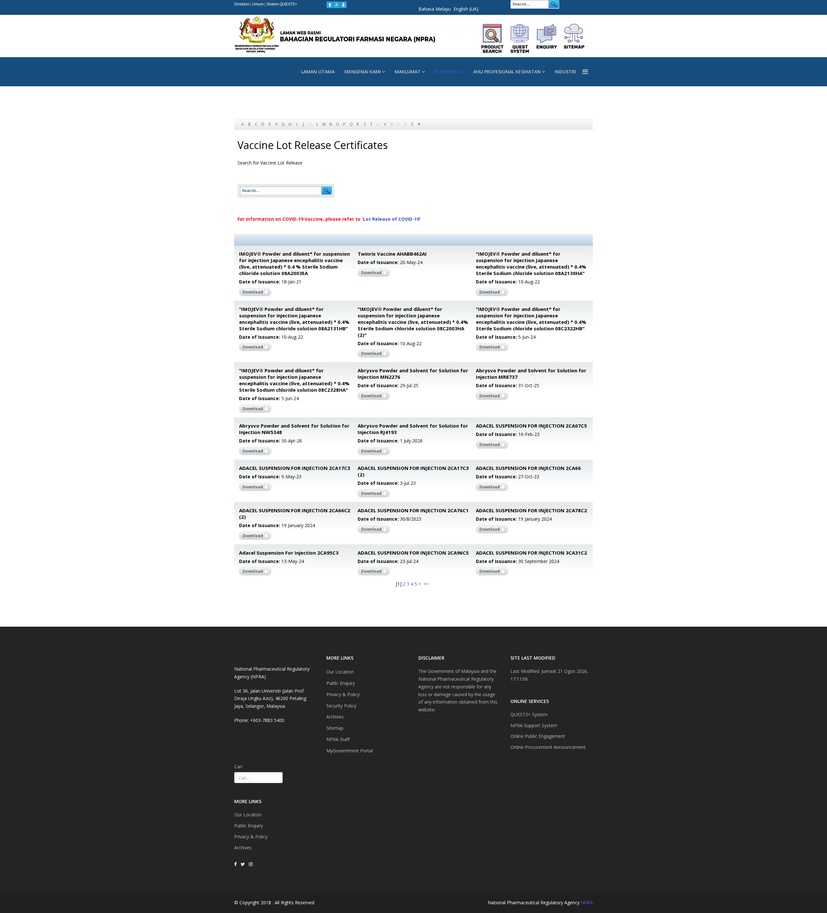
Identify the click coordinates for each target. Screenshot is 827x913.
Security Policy (341, 706)
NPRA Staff (338, 739)
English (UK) (466, 9)
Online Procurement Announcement (548, 747)
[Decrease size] (343, 5)
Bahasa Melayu (434, 9)
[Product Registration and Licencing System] (520, 38)
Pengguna (446, 72)
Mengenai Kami (362, 72)
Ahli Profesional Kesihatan (507, 72)
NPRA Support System (533, 725)
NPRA (587, 902)
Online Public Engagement (537, 736)
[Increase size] (330, 5)
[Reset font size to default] (336, 5)
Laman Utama (318, 72)
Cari (238, 766)
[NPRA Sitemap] (574, 38)
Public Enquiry (248, 826)
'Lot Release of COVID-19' (391, 219)
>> (427, 584)
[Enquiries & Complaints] (547, 38)
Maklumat (408, 72)
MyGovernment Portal (349, 751)
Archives (243, 847)
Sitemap (334, 728)
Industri (565, 72)
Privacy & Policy (250, 836)
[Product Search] (493, 38)
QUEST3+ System (529, 714)
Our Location (248, 815)
